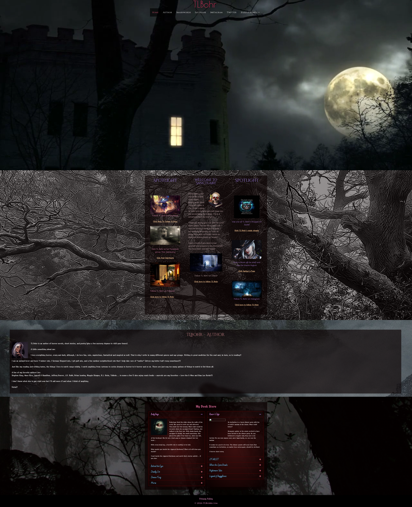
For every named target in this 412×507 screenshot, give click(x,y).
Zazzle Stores (249, 12)
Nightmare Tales (215, 471)
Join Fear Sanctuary (165, 258)
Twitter (231, 12)
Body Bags (155, 414)
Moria (153, 483)
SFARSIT (214, 459)
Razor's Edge (214, 414)
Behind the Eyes (157, 466)
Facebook (200, 12)
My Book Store (206, 406)
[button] (177, 414)
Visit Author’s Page (246, 271)
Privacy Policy (206, 498)
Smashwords (183, 12)
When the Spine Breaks (218, 465)
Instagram (216, 12)
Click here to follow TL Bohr (162, 297)
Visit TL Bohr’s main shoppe (247, 230)
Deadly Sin (155, 472)
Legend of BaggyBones (217, 476)
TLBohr (205, 4)
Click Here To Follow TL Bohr (165, 221)
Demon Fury (156, 477)
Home (155, 12)
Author (167, 12)
